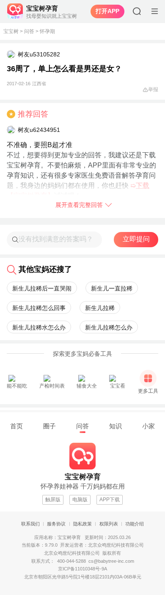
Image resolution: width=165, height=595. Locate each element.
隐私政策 (82, 523)
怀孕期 (47, 31)
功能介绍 (134, 523)
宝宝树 (11, 31)
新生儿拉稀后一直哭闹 (42, 288)
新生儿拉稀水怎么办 (39, 327)
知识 (115, 426)
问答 (29, 31)
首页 (16, 426)
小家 (148, 426)
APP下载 (109, 500)
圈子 (49, 426)
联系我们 (30, 523)
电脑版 (80, 500)
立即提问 (136, 239)
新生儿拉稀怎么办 (108, 327)
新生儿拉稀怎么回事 (39, 307)
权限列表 (108, 523)
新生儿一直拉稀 (111, 288)
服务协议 (56, 523)
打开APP (107, 11)
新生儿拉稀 (100, 307)
